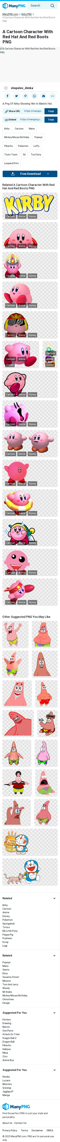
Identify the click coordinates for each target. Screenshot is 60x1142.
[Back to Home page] (13, 6)
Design (6, 1003)
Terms (24, 1130)
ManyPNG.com (10, 14)
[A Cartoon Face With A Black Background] (30, 562)
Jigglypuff (7, 1091)
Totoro (6, 927)
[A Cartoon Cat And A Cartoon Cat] (30, 872)
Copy (51, 111)
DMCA (50, 1130)
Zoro (5, 1056)
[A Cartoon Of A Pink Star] (17, 693)
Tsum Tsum (11, 154)
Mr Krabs (7, 992)
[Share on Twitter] (16, 96)
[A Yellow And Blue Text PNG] (30, 205)
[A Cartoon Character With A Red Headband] (30, 592)
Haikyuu (6, 1049)
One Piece (7, 1030)
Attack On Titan (11, 1034)
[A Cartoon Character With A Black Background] (30, 384)
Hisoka (6, 1076)
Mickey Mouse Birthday (16, 137)
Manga (6, 1095)
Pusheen (7, 938)
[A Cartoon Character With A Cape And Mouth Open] (30, 235)
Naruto (6, 1027)
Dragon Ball (8, 1041)
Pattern (6, 1019)
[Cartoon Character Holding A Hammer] (47, 723)
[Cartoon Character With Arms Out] (15, 664)
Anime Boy (8, 1060)
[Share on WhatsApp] (34, 96)
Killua (5, 1052)
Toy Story (36, 154)
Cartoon (19, 128)
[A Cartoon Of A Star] (18, 723)
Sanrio (5, 969)
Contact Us (20, 1123)
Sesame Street (10, 977)
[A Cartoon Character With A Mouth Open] (30, 413)
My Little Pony (10, 931)
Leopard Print (11, 163)
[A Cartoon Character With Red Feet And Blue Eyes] (30, 295)
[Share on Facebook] (7, 96)
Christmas (8, 999)
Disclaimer (37, 1130)
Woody (6, 988)
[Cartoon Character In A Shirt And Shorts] (17, 782)
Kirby (7, 128)
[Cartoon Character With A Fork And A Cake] (30, 842)
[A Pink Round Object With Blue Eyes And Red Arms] (21, 354)
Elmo (5, 973)
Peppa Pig (7, 934)
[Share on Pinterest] (25, 96)
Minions (6, 981)
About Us (7, 1123)
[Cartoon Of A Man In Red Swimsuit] (46, 693)
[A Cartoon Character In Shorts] (17, 753)
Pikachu (8, 146)
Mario (32, 128)
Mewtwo (7, 1084)
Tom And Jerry (10, 984)
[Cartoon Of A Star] (16, 812)
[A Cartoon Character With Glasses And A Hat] (30, 324)
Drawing (6, 1023)
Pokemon (23, 146)
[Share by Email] (43, 96)
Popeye (38, 137)
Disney (32, 216)
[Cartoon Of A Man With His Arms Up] (15, 634)
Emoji (5, 942)
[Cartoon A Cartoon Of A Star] (45, 634)
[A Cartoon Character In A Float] (30, 503)
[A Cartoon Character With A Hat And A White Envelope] (30, 532)
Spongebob (8, 923)
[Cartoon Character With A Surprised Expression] (46, 782)
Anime (21, 216)
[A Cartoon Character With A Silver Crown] (30, 265)
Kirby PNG (27, 14)
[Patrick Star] (45, 664)
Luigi (4, 945)
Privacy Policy (9, 1130)
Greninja (6, 1088)
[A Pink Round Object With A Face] (30, 473)
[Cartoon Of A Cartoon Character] (46, 812)
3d (24, 154)
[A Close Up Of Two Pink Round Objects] (30, 442)
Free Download (30, 173)
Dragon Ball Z (9, 1038)
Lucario (6, 1080)
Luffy (36, 146)
